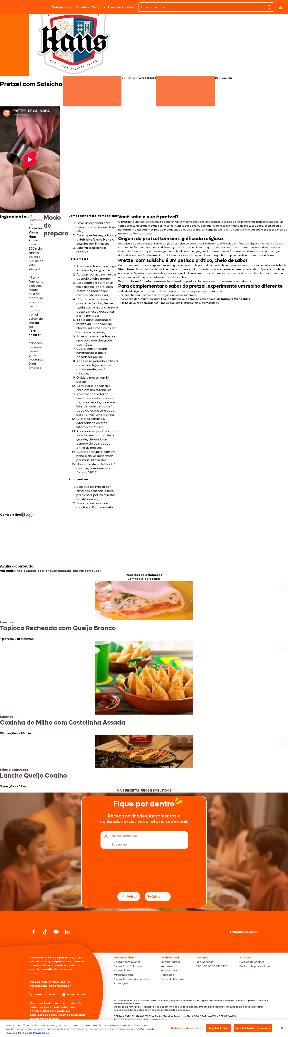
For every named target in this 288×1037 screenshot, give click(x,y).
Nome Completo (124, 836)
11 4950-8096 (76, 994)
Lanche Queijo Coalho (33, 776)
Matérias (98, 7)
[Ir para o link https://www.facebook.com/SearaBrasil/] (34, 931)
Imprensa (167, 966)
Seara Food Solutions (128, 966)
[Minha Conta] (280, 7)
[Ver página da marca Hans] (73, 40)
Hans (47, 571)
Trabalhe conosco (243, 932)
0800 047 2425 (44, 994)
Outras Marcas (170, 962)
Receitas (82, 7)
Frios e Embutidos (29, 571)
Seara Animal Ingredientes (131, 979)
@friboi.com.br (60, 982)
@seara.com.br (60, 986)
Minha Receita (123, 975)
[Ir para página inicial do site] (144, 945)
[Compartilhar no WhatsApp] (31, 515)
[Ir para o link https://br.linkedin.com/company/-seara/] (67, 932)
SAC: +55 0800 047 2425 (211, 966)
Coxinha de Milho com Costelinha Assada (62, 722)
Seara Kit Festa (124, 970)
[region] (144, 1028)
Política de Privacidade (33, 1033)
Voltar (132, 896)
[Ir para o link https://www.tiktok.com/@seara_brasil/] (45, 932)
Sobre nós (167, 975)
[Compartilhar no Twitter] (27, 515)
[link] (144, 611)
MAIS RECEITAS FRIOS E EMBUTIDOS (144, 790)
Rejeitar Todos (218, 1028)
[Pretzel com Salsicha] (40, 7)
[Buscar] (269, 7)
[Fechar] (281, 1027)
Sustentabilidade (172, 979)
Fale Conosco (205, 962)
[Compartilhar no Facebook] (23, 515)
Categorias (60, 7)
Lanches (58, 571)
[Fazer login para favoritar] (282, 587)
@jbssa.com (38, 986)
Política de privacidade (254, 966)
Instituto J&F (169, 970)
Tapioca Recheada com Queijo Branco (58, 628)
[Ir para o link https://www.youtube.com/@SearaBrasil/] (56, 932)
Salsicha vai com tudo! (83, 571)
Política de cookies (251, 962)
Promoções (121, 983)
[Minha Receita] (13, 7)
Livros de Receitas (121, 7)
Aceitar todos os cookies (253, 1028)
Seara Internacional (127, 962)
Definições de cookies (186, 1028)
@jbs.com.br (38, 982)
